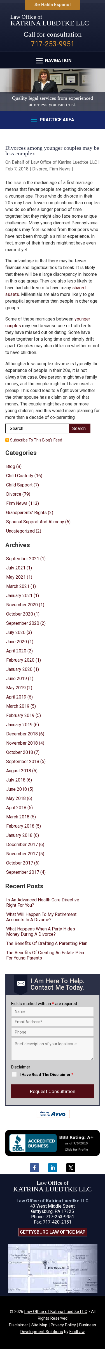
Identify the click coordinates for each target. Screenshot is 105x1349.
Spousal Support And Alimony (35, 521)
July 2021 (15, 568)
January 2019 (19, 724)
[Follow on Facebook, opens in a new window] (34, 1167)
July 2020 (15, 632)
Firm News (60, 169)
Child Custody (19, 475)
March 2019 (17, 706)
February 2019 (20, 715)
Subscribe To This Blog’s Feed (36, 440)
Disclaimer (20, 1067)
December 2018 (22, 734)
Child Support (19, 485)
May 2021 (16, 577)
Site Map (39, 1324)
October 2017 (19, 863)
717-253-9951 (52, 44)
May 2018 (16, 798)
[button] (52, 60)
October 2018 (19, 752)
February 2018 (20, 826)
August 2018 (18, 770)
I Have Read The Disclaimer (46, 1074)
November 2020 (22, 604)
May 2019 (16, 687)
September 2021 (22, 558)
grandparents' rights (26, 512)
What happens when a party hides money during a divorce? (40, 931)
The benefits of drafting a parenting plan (46, 943)
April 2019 (16, 697)
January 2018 (19, 835)
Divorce (39, 169)
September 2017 (22, 872)
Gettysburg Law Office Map (52, 1232)
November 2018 (22, 743)
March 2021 (17, 586)
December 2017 (22, 844)
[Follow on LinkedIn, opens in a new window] (52, 1167)
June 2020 (16, 641)
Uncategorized (20, 531)
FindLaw (77, 1331)
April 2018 (16, 807)
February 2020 (20, 660)
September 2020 (22, 623)
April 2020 (16, 651)
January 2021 (19, 595)
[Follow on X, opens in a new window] (70, 1167)
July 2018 (15, 780)
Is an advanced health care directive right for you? (42, 902)
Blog (10, 466)
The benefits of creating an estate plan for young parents (45, 955)
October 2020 (19, 614)
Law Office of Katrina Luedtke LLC (64, 162)
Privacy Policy (63, 1324)
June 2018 (16, 789)
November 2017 (22, 853)
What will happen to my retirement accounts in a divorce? (41, 917)
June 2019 (16, 678)
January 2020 (19, 669)
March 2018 (17, 817)
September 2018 (22, 761)
